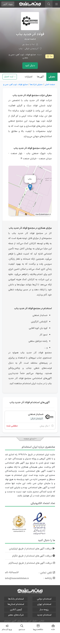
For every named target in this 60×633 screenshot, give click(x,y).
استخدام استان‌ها (16, 604)
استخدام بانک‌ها (16, 599)
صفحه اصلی (50, 84)
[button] (30, 187)
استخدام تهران (44, 604)
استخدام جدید (44, 615)
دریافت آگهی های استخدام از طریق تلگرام (32, 556)
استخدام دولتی (44, 599)
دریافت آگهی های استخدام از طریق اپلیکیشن (31, 548)
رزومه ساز (44, 609)
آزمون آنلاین (16, 609)
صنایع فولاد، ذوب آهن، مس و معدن (22, 56)
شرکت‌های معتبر (16, 615)
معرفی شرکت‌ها (36, 84)
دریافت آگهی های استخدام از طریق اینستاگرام (31, 563)
